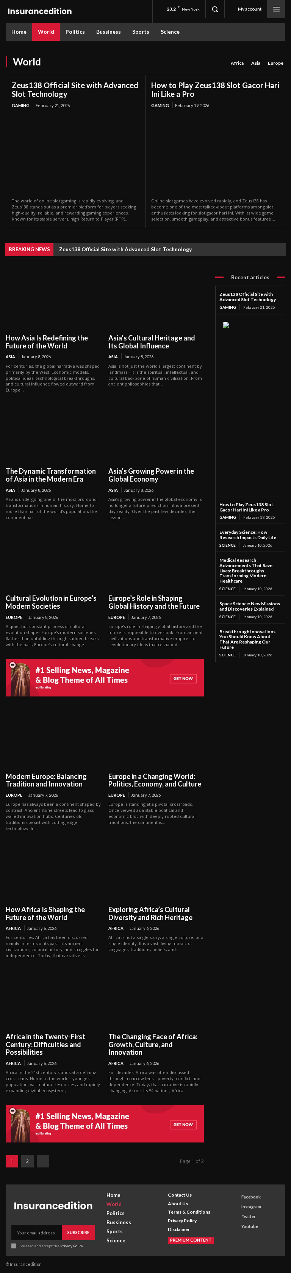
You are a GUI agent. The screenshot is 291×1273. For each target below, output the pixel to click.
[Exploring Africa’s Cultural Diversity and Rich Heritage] (155, 871)
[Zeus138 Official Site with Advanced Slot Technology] (75, 154)
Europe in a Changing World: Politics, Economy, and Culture (154, 780)
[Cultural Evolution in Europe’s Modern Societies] (53, 560)
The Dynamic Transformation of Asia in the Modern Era (51, 475)
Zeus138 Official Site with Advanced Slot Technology (75, 89)
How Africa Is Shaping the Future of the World (45, 913)
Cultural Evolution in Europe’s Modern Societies (51, 602)
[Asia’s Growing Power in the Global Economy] (155, 433)
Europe (275, 63)
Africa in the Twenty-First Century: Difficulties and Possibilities (45, 1044)
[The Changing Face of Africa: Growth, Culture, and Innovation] (155, 998)
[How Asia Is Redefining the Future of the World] (53, 299)
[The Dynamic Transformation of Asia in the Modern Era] (53, 433)
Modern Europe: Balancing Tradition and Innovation (46, 780)
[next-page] (43, 1161)
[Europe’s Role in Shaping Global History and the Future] (155, 560)
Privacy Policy (71, 1245)
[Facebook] (234, 1197)
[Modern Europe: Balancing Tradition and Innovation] (53, 738)
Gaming (21, 105)
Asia (255, 63)
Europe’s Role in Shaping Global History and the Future (154, 602)
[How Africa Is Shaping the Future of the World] (53, 871)
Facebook (251, 1196)
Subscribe (78, 1232)
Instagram (251, 1206)
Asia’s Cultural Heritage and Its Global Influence (151, 342)
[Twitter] (234, 1217)
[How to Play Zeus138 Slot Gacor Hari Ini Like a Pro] (215, 154)
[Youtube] (234, 1226)
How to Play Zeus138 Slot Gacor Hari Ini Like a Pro (215, 89)
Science (227, 545)
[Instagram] (234, 1206)
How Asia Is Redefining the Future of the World (47, 342)
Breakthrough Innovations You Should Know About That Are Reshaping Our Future (247, 639)
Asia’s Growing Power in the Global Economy (151, 475)
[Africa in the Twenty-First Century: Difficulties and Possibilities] (53, 998)
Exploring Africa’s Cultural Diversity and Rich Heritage (150, 913)
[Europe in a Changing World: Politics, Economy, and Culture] (155, 738)
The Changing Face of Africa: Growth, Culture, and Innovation (152, 1044)
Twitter (248, 1216)
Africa (237, 63)
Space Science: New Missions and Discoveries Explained (249, 606)
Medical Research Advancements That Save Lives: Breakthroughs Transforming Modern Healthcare (245, 570)
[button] (215, 9)
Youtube (249, 1226)
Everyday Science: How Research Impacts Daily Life (247, 534)
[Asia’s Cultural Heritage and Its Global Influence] (155, 299)
